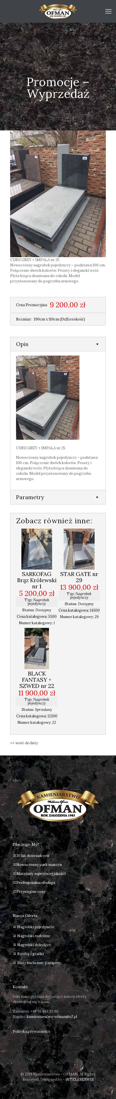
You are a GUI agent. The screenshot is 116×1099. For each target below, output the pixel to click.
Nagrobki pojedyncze (35, 927)
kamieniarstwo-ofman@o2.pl (52, 1016)
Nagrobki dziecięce (34, 945)
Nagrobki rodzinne (33, 936)
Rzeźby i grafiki (30, 953)
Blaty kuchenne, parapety (39, 962)
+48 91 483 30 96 (44, 1011)
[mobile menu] (108, 11)
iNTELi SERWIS (79, 1079)
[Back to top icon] (58, 1063)
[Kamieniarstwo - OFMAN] (58, 11)
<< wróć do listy (24, 743)
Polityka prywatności (31, 1031)
